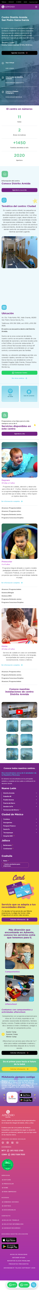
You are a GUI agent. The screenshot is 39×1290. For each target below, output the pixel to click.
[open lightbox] (12, 726)
